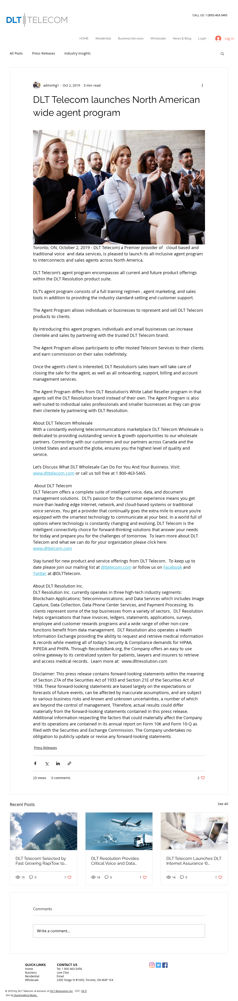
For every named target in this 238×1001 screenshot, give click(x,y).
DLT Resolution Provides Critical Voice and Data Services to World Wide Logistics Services (115, 861)
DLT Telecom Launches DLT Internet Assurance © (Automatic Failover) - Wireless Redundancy (193, 861)
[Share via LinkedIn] (58, 763)
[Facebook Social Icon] (165, 965)
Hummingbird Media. (25, 995)
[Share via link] (69, 763)
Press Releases (43, 53)
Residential (32, 976)
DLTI (84, 991)
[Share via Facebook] (35, 763)
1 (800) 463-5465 (217, 15)
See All (223, 804)
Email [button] (60, 976)
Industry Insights (77, 53)
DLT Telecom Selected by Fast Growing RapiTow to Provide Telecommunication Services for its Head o (43, 861)
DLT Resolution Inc (61, 991)
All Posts (16, 53)
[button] (222, 53)
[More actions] (202, 85)
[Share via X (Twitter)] (46, 763)
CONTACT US (67, 964)
